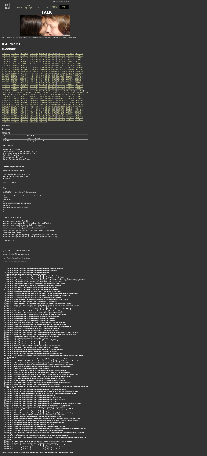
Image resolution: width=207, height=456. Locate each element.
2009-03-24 (15, 98)
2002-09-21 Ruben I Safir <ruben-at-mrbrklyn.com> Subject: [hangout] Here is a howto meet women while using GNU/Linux (43, 403)
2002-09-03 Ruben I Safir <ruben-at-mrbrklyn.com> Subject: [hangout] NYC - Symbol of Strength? (36, 324)
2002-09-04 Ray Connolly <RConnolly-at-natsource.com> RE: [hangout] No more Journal (33, 297)
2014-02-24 (61, 85)
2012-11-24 (34, 89)
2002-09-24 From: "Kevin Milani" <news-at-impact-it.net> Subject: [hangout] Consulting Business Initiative (38, 382)
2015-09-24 (52, 81)
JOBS (46, 7)
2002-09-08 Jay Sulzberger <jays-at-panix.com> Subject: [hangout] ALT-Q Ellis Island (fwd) (34, 282)
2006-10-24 (34, 104)
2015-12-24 (24, 81)
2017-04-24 (43, 77)
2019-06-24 (52, 71)
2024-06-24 (79, 58)
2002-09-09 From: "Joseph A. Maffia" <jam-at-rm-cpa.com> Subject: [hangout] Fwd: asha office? (35, 447)
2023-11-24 (61, 59)
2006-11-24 (24, 104)
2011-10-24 (70, 91)
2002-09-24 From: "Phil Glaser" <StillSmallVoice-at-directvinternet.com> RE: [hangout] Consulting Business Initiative (42, 420)
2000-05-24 (79, 120)
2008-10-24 (61, 98)
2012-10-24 (43, 89)
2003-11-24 (24, 112)
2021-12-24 (24, 65)
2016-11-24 (6, 79)
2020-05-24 (34, 69)
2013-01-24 (15, 89)
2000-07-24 (61, 120)
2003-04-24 (6, 114)
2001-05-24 (52, 118)
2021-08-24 (61, 65)
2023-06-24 (24, 61)
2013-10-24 (15, 87)
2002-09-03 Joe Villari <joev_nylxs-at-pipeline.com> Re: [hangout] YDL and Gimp (31, 307)
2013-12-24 (79, 85)
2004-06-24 (43, 110)
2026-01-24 (70, 54)
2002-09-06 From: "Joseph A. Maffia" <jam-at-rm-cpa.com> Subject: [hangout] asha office (33, 285)
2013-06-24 (52, 87)
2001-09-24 (15, 118)
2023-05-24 (34, 61)
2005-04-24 (34, 108)
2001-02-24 (79, 118)
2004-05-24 (52, 110)
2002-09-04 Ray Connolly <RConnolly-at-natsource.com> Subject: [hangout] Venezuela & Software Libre (38, 295)
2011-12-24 (52, 91)
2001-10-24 (6, 118)
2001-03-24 (70, 118)
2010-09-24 (16, 94)
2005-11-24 (52, 106)
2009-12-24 (15, 96)
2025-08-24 (34, 56)
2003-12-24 (15, 112)
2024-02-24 (34, 59)
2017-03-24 (52, 77)
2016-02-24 (6, 81)
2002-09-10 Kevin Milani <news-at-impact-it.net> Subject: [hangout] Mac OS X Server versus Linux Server (38, 376)
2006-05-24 (79, 104)
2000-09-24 (43, 120)
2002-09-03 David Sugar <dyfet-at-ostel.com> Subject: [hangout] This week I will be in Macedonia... (36, 322)
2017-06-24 (24, 77)
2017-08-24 (6, 77)
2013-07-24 (43, 87)
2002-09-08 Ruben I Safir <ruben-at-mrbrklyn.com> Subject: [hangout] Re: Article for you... (34, 276)
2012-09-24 (52, 89)
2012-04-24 (15, 91)
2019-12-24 (79, 69)
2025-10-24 (15, 56)
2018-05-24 (6, 75)
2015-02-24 (34, 83)
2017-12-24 (52, 75)
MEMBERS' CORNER (55, 7)
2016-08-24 (34, 79)
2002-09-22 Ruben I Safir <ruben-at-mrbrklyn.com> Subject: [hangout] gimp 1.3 (30, 395)
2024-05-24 (6, 59)
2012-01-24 (43, 91)
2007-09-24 (15, 102)
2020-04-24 (43, 69)
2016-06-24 (52, 79)
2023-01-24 (70, 61)
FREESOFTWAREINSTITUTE (28, 7)
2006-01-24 (34, 106)
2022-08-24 (34, 63)
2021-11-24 (34, 65)
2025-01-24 (15, 58)
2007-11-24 (79, 100)
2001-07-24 (34, 118)
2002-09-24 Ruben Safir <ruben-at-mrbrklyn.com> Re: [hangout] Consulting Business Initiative (35, 422)
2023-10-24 (70, 59)
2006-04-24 (6, 106)
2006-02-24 (24, 106)
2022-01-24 (15, 65)
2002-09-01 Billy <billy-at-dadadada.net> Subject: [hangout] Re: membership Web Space (33, 340)
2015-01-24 (43, 83)
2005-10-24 (61, 106)
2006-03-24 (15, 106)
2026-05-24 (34, 54)
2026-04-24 (43, 54)
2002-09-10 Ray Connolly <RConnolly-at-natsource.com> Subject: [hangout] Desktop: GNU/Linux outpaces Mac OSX (42, 374)
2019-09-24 (24, 71)
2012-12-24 (24, 89)
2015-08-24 (61, 81)
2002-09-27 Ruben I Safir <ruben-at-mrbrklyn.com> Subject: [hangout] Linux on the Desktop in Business (38, 445)
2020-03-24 (52, 69)
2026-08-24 (6, 54)
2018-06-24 (79, 73)
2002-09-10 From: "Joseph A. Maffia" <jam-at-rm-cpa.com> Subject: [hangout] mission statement (36, 370)
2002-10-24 (61, 114)
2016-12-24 (79, 77)
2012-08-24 (61, 89)
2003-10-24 (34, 112)
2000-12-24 (15, 120)
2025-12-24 (79, 54)
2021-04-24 (15, 67)
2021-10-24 (43, 65)
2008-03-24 (43, 100)
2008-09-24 (70, 98)
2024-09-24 (52, 58)
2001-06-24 (43, 118)
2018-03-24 (24, 75)
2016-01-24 (15, 81)
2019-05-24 (61, 71)
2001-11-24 (79, 116)
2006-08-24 (52, 104)
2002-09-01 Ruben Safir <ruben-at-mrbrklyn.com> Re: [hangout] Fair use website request (33, 346)
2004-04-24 (61, 110)
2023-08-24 (6, 61)
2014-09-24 (79, 83)
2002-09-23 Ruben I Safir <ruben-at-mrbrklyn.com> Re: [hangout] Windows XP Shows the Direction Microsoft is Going (42, 391)
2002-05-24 (24, 116)
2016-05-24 (61, 79)
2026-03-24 (52, 54)
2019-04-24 (70, 71)
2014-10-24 (70, 83)
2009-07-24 (61, 96)
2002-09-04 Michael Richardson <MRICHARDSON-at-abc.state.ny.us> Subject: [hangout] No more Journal (38, 303)
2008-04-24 (34, 100)
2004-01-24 (6, 112)
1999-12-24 (43, 122)
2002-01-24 (61, 116)
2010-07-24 (34, 94)
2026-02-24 (61, 54)
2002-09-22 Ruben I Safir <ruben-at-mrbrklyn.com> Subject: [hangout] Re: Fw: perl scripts (33, 397)
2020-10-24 (70, 67)
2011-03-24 (47, 92)
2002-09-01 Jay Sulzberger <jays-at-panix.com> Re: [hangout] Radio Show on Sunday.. (32, 336)
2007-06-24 (43, 102)
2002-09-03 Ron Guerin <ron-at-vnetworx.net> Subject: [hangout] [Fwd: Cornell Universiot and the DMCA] (38, 309)
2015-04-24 (15, 83)
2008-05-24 (24, 100)
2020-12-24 (52, 67)
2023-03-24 (52, 61)
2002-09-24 (70, 114)
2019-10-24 (15, 71)
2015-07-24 (70, 81)
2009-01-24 (34, 98)
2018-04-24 (15, 75)
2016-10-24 (15, 79)
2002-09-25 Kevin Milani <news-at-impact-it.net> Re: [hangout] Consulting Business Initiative (34, 430)
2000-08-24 (52, 120)
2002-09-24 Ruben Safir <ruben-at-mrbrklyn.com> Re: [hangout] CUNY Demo (30, 424)
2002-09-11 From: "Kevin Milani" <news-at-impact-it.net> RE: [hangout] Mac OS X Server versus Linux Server (39, 365)
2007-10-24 (6, 102)
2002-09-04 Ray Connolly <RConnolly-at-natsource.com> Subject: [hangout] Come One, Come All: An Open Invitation (42, 293)
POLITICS (37, 7)
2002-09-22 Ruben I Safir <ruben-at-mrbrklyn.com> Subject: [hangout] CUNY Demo (31, 401)
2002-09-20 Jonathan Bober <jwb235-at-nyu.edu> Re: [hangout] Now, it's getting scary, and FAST (35, 407)
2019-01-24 (15, 73)
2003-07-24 (61, 112)
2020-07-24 (15, 69)
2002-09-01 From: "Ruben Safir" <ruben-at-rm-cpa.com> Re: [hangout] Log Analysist (32, 348)
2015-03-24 (24, 83)
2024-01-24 (43, 59)
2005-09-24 (70, 106)
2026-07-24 (15, 54)
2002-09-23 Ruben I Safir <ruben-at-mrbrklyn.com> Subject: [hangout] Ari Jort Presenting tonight (36, 389)
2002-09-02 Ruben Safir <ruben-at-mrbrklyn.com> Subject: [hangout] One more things (32, 330)
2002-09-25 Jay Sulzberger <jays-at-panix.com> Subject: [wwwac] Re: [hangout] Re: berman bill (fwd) (37, 435)
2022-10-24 (15, 63)
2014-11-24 (61, 83)
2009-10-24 (34, 96)
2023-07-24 (15, 61)
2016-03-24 (79, 79)
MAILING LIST (64, 7)
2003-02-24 (24, 114)
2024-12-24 (24, 58)
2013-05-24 (61, 87)
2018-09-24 (52, 73)
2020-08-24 (6, 69)
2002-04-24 (34, 116)
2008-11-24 (52, 98)
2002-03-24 (43, 116)
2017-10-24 (70, 75)
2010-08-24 (25, 94)
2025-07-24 (43, 56)
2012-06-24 (79, 89)
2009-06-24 (70, 96)
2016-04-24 (70, 79)
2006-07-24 (61, 104)
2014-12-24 (52, 83)
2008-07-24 (6, 100)
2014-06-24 (24, 85)
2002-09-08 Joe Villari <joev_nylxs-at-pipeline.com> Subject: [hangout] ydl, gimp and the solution (35, 283)
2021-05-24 (6, 67)
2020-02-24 (61, 69)
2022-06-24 (52, 63)
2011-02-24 (56, 92)
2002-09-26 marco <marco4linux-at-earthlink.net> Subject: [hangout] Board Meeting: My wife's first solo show (39, 441)
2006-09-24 (43, 104)
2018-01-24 (43, 75)
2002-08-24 (79, 114)
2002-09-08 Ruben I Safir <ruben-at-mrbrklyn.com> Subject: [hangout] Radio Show (31, 270)
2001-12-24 (70, 116)
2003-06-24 (70, 112)
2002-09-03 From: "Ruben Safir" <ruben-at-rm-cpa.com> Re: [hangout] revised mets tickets (34, 313)
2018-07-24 (70, 73)
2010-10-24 (7, 94)
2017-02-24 (61, 77)
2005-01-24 (61, 108)
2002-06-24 (15, 116)
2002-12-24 (43, 114)
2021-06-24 (79, 65)
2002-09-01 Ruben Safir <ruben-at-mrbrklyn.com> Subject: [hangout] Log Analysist (31, 351)
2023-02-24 (61, 61)
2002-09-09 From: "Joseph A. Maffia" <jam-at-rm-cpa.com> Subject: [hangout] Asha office (34, 449)
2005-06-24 (15, 108)
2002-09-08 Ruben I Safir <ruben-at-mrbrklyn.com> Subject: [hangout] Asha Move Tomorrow (34, 268)
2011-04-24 (38, 92)
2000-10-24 (34, 120)
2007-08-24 (24, 102)
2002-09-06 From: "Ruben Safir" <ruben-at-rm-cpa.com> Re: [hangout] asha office (31, 287)
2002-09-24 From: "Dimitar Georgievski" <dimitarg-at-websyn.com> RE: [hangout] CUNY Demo (35, 378)
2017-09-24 (79, 75)
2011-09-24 (79, 91)
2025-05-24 (61, 56)
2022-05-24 (61, 63)
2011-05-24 (29, 92)
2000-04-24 (6, 122)
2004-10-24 (6, 110)
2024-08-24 (61, 58)
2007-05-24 (52, 102)
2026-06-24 (24, 54)
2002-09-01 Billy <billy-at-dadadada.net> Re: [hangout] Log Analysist (27, 338)
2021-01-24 (43, 67)
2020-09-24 (79, 67)
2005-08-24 (79, 106)
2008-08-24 (79, 98)
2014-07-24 (15, 85)
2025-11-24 (6, 56)
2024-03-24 (24, 59)
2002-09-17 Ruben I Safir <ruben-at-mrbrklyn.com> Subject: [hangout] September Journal (33, 417)
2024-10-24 (43, 58)
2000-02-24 (24, 122)
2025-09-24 (24, 56)
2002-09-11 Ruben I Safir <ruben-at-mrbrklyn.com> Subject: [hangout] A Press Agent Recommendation (38, 363)
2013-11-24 (6, 87)
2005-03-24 (43, 108)
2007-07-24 (34, 102)
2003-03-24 (15, 114)
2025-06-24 (52, 56)
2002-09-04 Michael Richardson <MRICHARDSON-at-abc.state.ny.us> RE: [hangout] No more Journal (37, 299)
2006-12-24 (15, 104)
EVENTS (19, 7)
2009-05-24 (79, 96)
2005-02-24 (52, 108)
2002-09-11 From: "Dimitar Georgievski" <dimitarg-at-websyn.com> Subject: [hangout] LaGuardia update (38, 366)
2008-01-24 (61, 100)
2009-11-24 (24, 96)
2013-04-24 (70, 87)
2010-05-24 (53, 94)
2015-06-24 (79, 81)
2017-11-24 (61, 75)
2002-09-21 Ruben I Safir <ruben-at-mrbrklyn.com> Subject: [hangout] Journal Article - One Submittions (38, 405)
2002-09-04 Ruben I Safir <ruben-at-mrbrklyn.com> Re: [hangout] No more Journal (31, 301)
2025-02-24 (6, 58)
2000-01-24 (34, 122)
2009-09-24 (43, 96)
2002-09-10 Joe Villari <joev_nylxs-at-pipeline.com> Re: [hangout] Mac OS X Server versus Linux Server (38, 372)
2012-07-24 (70, 89)
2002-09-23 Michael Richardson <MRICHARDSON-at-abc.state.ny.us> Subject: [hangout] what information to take (41, 393)
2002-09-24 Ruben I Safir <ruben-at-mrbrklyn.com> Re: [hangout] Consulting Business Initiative (35, 426)
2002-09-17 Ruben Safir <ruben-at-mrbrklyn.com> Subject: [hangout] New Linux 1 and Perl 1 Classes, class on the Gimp (43, 418)
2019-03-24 (79, 71)
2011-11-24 (61, 91)
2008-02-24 (52, 100)
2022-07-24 (43, 63)
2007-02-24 (79, 102)
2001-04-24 (61, 118)
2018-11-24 (34, 73)
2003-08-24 (52, 112)
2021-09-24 (52, 65)
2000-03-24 (15, 122)
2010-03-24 (71, 94)
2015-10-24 (43, 81)
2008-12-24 (43, 98)
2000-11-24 (24, 120)
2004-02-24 (79, 110)
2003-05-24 (79, 112)
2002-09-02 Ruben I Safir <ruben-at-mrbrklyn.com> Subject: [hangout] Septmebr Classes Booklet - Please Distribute (42, 332)
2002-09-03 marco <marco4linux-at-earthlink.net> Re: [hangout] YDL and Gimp (30, 318)
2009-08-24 (52, 96)
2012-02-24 (34, 91)
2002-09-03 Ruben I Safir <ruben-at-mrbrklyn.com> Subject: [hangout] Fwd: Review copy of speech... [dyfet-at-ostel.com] (43, 305)
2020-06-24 (24, 69)
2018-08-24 (61, 73)
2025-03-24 (79, 56)
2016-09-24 (24, 79)
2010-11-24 (84, 92)
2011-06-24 (20, 92)
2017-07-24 (15, 77)
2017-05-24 (34, 77)
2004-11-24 (79, 108)
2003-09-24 (43, 112)
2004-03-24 (70, 110)
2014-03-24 (52, 85)
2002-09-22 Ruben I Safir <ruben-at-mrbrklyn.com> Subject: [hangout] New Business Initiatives (35, 399)
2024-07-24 (70, 58)
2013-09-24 (24, 87)
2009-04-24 (6, 98)
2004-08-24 (24, 110)
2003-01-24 (34, 114)
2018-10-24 (43, 73)
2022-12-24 (79, 61)
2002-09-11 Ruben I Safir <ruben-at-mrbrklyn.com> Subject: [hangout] (27, 368)
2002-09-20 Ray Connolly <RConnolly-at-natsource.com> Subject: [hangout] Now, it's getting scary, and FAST (39, 409)
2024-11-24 (34, 58)
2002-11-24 (52, 114)
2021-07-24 (70, 65)
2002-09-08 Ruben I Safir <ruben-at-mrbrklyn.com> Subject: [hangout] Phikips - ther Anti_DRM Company (38, 278)
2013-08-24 (34, 87)
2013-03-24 (79, 87)
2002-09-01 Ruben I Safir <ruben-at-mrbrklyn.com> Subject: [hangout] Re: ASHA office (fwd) (34, 353)
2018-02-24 (34, 75)
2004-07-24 (34, 110)
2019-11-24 (6, 71)
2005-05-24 (24, 108)
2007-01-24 (6, 104)
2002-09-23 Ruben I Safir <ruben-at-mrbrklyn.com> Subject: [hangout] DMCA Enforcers (33, 384)
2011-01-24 (66, 92)
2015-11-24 (34, 81)
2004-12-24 (70, 108)
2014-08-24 (6, 85)
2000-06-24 (70, 120)
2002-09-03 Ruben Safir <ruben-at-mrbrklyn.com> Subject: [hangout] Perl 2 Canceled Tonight (34, 311)
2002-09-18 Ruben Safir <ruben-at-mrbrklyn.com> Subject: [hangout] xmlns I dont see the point (35, 415)
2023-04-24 (43, 61)
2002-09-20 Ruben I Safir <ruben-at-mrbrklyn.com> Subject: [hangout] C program (31, 411)
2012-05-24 (6, 91)
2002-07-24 (6, 116)
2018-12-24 (24, 73)
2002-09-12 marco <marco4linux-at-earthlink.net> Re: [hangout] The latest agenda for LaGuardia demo (37, 359)
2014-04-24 (43, 85)
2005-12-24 (43, 106)
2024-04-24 (15, 59)
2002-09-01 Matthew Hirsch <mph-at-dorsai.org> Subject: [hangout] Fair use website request (34, 349)
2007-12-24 (70, 100)
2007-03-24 (70, 102)
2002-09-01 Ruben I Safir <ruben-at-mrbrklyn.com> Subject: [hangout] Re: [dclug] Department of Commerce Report (41, 334)
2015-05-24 (6, 83)
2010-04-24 (62, 94)
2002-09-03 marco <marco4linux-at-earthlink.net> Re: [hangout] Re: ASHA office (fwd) (32, 316)
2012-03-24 (24, 91)
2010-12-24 (75, 92)
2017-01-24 (70, 77)
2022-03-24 (79, 63)
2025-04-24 (70, 56)
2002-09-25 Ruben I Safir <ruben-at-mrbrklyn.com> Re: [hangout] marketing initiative (32, 443)
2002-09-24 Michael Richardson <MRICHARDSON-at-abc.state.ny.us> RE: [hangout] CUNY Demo (36, 380)
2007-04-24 (61, 102)
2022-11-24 (6, 63)
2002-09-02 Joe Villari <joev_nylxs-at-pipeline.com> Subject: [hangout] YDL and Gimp (32, 328)
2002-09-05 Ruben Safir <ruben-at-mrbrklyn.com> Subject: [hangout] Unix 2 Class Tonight (33, 291)
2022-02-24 (6, 65)
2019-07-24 (43, 71)
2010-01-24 (6, 96)
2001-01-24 (6, 120)
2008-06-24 (15, 100)
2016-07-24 (43, 79)
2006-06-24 (70, 104)
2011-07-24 (11, 92)
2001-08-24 (24, 118)
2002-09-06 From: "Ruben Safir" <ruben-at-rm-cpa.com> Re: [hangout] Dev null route (32, 289)
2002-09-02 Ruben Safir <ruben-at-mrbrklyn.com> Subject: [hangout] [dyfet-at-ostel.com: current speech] (38, 326)
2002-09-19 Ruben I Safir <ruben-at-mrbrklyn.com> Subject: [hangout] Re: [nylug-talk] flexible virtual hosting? (39, 413)
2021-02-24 (34, 67)
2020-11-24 (61, 67)
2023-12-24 (52, 59)
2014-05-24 (34, 85)
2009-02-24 (24, 98)
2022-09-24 (24, 63)
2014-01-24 (70, 85)
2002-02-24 (52, 116)
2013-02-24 (6, 89)
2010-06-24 (44, 94)
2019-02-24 (6, 73)
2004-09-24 (15, 110)
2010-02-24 (80, 94)
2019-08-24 (34, 71)
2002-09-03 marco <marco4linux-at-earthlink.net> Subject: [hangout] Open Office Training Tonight (36, 315)
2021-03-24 (24, 67)
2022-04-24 (70, 63)
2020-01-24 (70, 69)
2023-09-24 (79, 59)
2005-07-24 (6, 108)
